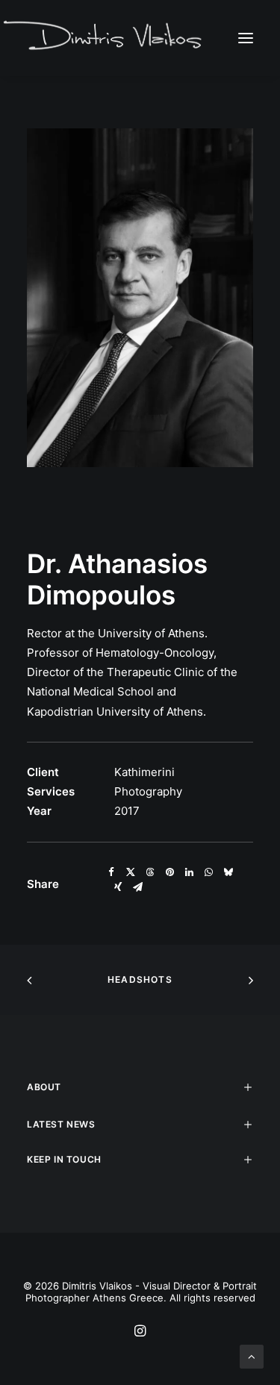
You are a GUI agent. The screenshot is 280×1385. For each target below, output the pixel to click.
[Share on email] (137, 887)
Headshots (140, 979)
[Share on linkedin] (189, 872)
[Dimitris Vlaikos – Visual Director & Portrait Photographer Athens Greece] (104, 37)
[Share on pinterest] (169, 872)
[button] (245, 37)
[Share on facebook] (111, 872)
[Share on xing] (118, 887)
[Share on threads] (150, 872)
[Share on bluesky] (228, 872)
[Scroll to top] (252, 1355)
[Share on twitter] (131, 872)
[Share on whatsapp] (208, 872)
